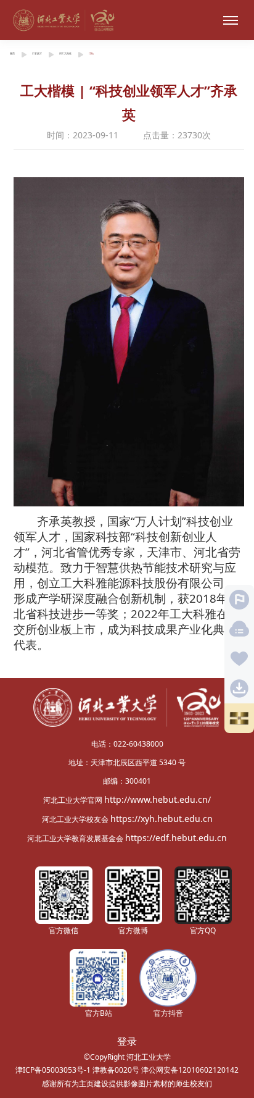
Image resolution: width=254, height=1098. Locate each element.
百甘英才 (37, 53)
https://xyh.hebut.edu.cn (161, 818)
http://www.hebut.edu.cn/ (157, 799)
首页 (12, 53)
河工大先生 (65, 53)
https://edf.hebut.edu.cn (176, 838)
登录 (127, 1041)
